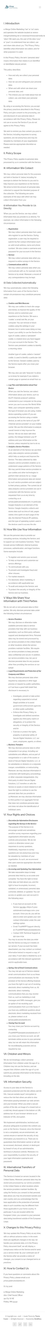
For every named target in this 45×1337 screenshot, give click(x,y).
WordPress (37, 1319)
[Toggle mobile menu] (40, 7)
